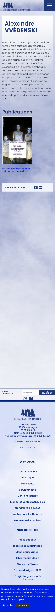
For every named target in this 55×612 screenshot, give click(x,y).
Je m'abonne (47, 392)
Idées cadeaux (27, 539)
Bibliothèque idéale (27, 558)
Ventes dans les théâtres (27, 514)
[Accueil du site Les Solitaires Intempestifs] (27, 7)
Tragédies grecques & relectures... (27, 578)
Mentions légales (27, 495)
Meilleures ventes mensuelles (27, 502)
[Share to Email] (40, 187)
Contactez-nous (28, 471)
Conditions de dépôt (27, 508)
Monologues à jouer (27, 552)
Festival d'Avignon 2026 (27, 570)
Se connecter (28, 447)
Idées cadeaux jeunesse (27, 546)
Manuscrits (27, 483)
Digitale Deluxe (32, 441)
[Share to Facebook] (36, 187)
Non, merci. (23, 605)
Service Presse (27, 489)
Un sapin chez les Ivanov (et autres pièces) (16, 170)
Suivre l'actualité (7, 392)
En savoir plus (16, 599)
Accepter (8, 605)
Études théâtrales (27, 564)
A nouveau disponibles (27, 520)
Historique (27, 477)
